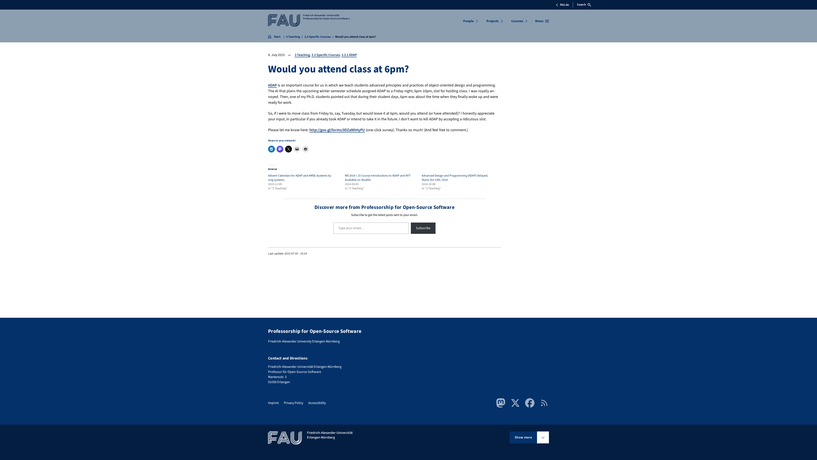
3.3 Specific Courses (325, 55)
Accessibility (317, 403)
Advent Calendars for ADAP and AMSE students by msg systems (299, 178)
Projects (492, 21)
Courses (517, 21)
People (468, 21)
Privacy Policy (293, 403)
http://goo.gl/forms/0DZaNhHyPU (337, 130)
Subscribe (423, 228)
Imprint (273, 403)
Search (581, 5)
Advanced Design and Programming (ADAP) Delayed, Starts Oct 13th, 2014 (455, 178)
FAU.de (564, 5)
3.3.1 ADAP (349, 55)
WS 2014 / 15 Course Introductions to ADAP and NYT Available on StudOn (378, 178)
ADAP (272, 85)
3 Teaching (302, 55)
